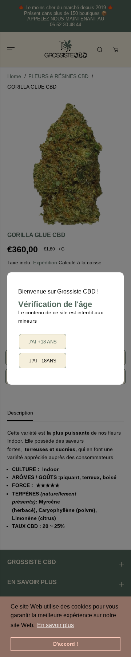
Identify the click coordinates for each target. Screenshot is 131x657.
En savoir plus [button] (55, 625)
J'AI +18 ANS (42, 342)
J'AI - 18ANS (42, 361)
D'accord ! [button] (65, 644)
